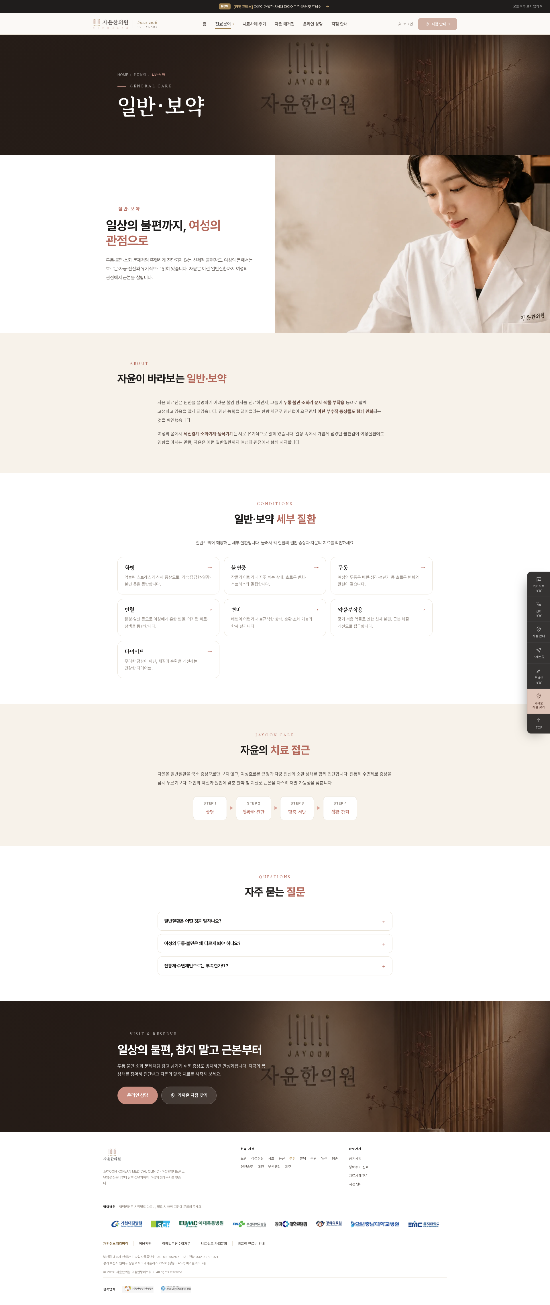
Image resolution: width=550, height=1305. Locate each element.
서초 (271, 1158)
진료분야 (223, 24)
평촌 (335, 1158)
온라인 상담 (313, 24)
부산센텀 (274, 1167)
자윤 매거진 (284, 24)
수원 (314, 1158)
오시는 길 (539, 657)
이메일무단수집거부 (176, 1243)
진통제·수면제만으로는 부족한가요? (196, 966)
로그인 (408, 24)
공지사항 (355, 1158)
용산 (282, 1158)
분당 (303, 1158)
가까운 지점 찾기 (193, 1095)
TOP (539, 727)
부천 (292, 1158)
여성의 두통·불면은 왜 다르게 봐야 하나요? (202, 943)
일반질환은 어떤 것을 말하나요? (192, 921)
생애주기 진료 (359, 1167)
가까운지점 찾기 (539, 705)
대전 (261, 1167)
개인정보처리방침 (115, 1243)
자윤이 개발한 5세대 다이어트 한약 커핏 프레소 (277, 7)
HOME (122, 75)
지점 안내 (339, 24)
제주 (288, 1167)
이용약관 (145, 1243)
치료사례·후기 (254, 24)
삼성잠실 (257, 1158)
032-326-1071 (207, 1257)
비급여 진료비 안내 (251, 1243)
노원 (244, 1158)
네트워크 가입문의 (214, 1243)
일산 (324, 1158)
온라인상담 (539, 680)
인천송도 (247, 1167)
